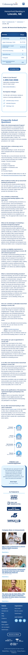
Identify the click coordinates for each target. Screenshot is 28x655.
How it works (4, 608)
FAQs (3, 615)
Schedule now (5, 610)
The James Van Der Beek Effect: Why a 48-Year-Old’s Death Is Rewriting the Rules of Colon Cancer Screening (14, 595)
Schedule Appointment (13, 329)
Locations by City (11, 21)
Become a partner (19, 610)
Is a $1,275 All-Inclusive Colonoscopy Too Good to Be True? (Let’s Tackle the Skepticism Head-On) (13, 571)
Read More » (5, 552)
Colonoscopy (20, 21)
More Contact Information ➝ (9, 86)
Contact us (4, 618)
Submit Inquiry (5, 629)
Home (3, 21)
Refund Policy (5, 651)
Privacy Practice (21, 651)
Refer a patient (5, 624)
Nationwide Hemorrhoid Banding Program (13, 175)
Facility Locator (17, 186)
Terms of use (13, 651)
